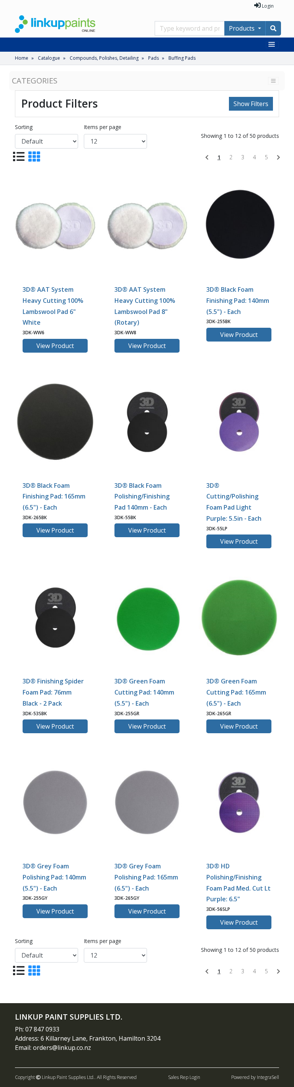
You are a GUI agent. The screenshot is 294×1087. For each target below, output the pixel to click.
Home (21, 58)
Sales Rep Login (184, 1077)
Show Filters (251, 104)
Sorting (24, 127)
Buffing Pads (182, 58)
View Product (55, 346)
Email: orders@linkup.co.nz (53, 1047)
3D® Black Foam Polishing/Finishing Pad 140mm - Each (142, 496)
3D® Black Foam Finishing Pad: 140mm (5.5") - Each (237, 300)
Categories (34, 80)
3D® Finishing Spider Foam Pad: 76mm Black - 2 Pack (53, 692)
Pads (153, 58)
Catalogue (49, 58)
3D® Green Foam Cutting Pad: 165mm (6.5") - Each (236, 692)
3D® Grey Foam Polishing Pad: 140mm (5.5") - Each (54, 877)
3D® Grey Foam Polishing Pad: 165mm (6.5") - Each (146, 877)
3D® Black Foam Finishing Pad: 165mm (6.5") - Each (54, 496)
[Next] (278, 157)
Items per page (102, 127)
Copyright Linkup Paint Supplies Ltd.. (55, 1077)
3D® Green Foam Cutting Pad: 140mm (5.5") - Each (144, 692)
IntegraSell (268, 1077)
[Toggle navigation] (272, 44)
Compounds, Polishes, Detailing (104, 58)
